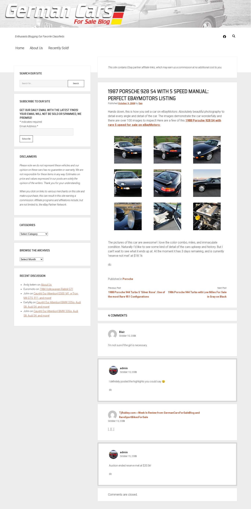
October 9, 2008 (126, 103)
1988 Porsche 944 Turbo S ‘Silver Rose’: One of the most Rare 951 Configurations (136, 294)
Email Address (29, 126)
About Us (36, 48)
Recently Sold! (58, 48)
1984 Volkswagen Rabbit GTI (56, 289)
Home (19, 48)
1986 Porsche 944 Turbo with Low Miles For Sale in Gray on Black (197, 294)
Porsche (128, 279)
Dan (140, 103)
